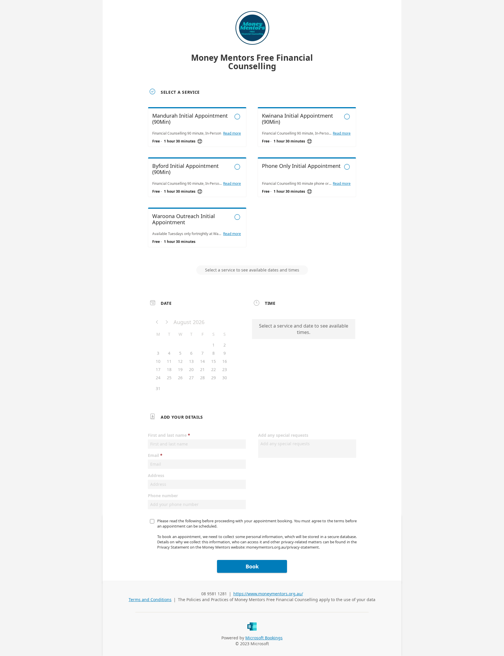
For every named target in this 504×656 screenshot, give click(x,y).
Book (252, 566)
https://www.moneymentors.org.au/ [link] (268, 593)
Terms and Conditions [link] (150, 599)
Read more (232, 133)
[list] (252, 182)
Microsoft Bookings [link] (264, 638)
